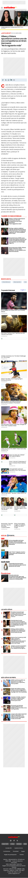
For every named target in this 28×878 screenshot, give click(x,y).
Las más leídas (6, 609)
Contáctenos (6, 851)
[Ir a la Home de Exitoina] (10, 8)
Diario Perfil (5, 844)
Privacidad (15, 851)
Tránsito (21, 854)
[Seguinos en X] (17, 841)
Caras (12, 844)
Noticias (19, 844)
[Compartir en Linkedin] (11, 80)
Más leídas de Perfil (8, 678)
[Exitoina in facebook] (14, 841)
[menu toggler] (2, 7)
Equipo (23, 851)
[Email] (14, 80)
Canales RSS (8, 848)
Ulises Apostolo (17, 282)
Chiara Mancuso (6, 282)
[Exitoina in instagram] (11, 841)
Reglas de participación (10, 854)
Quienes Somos (19, 848)
